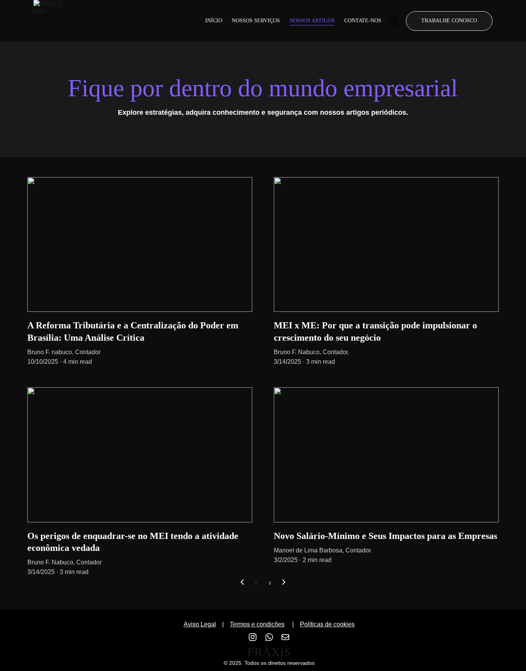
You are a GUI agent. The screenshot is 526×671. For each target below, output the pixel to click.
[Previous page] (242, 583)
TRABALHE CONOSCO (449, 20)
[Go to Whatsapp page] (273, 637)
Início (213, 20)
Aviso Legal (200, 624)
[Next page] (284, 583)
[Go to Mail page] (285, 637)
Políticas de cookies (327, 624)
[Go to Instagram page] (393, 21)
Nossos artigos (312, 20)
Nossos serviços (256, 20)
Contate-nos (362, 20)
